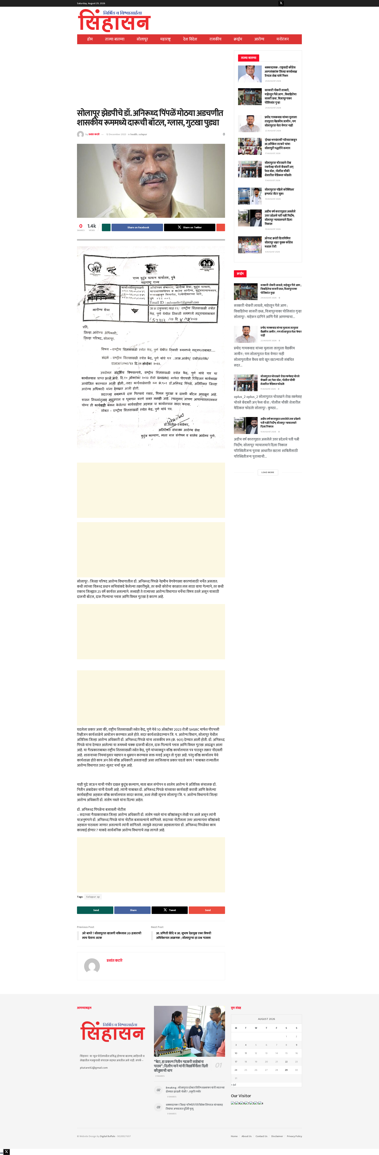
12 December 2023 (116, 134)
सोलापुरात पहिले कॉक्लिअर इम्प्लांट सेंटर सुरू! (279, 191)
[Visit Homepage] (114, 20)
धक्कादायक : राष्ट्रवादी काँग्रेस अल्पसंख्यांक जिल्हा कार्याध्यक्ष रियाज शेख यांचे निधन (281, 71)
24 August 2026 (269, 298)
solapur (143, 134)
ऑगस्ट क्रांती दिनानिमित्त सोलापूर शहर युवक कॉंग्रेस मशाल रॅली (279, 242)
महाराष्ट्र (165, 39)
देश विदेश (190, 39)
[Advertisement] (151, 79)
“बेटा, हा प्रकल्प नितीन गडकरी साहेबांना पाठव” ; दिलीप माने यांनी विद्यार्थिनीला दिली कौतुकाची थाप (181, 1066)
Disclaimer (277, 1136)
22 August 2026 (269, 340)
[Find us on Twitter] (281, 3)
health (133, 134)
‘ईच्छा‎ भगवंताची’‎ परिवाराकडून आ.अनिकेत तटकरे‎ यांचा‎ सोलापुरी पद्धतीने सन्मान (281, 144)
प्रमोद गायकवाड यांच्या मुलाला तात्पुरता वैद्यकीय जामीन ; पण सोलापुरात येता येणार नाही (281, 121)
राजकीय (215, 39)
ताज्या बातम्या (114, 39)
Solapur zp (93, 897)
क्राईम (238, 39)
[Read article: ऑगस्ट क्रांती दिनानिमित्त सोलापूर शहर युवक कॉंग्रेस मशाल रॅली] (250, 244)
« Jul (233, 1084)
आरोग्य (259, 39)
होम (90, 39)
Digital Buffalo (107, 1136)
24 (236, 1070)
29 (286, 1070)
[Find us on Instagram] (293, 3)
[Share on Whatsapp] (106, 227)
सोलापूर (142, 39)
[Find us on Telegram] (299, 3)
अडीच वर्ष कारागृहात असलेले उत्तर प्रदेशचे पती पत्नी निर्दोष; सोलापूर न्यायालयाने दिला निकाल (280, 217)
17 (236, 1062)
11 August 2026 (268, 389)
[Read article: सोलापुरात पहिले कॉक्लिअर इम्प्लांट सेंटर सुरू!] (250, 196)
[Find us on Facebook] (275, 3)
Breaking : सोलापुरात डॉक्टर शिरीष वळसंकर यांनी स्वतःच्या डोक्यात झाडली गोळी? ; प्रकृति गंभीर (195, 1089)
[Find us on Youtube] (287, 3)
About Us (247, 1136)
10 (236, 1053)
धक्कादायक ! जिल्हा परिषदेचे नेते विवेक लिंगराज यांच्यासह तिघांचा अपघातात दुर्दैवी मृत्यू (194, 1107)
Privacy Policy (294, 1136)
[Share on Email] (220, 227)
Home (234, 1136)
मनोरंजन (283, 39)
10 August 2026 (268, 432)
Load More (268, 472)
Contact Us (261, 1136)
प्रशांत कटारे (94, 134)
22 (286, 1062)
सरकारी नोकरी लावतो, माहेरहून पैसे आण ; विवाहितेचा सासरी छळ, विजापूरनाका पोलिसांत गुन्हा (280, 96)
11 (246, 1053)
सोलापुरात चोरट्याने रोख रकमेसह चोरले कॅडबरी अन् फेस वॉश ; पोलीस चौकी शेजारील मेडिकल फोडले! (279, 169)
